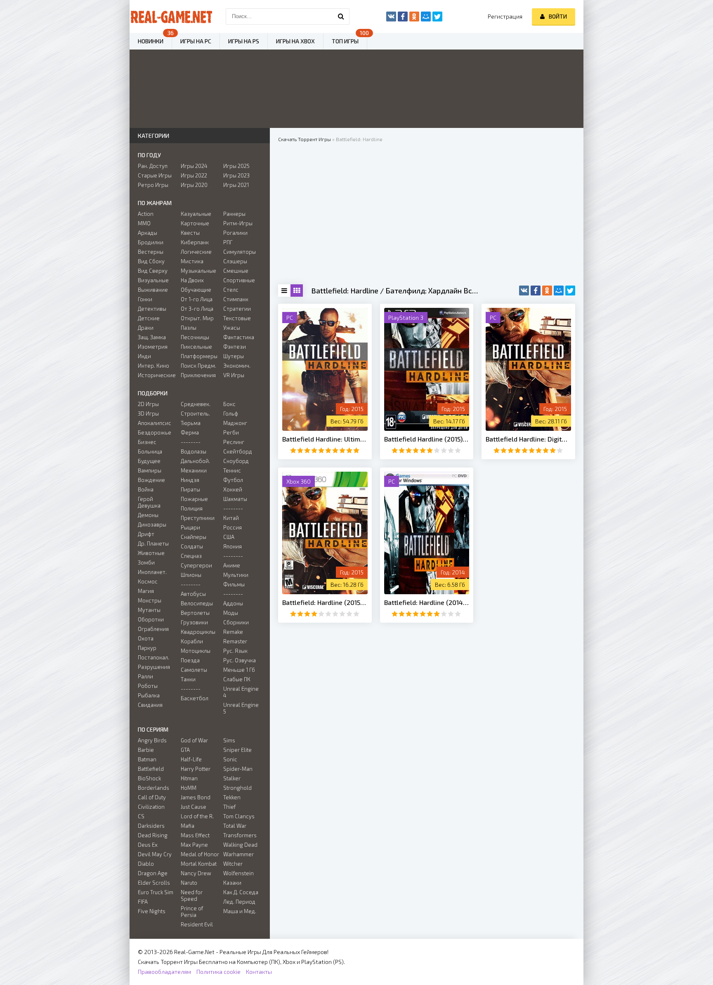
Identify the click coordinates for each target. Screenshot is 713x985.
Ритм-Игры (238, 223)
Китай (231, 518)
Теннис (232, 470)
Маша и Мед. (239, 911)
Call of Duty (152, 797)
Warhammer (238, 854)
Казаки (232, 882)
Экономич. (236, 365)
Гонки (145, 299)
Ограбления (153, 629)
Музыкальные (198, 270)
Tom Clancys (239, 816)
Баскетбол (194, 698)
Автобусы (193, 594)
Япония (232, 546)
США (228, 537)
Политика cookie (218, 971)
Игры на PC (195, 41)
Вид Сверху (153, 270)
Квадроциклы (198, 631)
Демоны (148, 515)
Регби (231, 432)
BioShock (149, 778)
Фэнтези (234, 346)
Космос (148, 581)
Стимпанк (235, 299)
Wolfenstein (238, 873)
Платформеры (199, 356)
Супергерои (196, 565)
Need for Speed (192, 895)
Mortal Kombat (199, 863)
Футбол (233, 480)
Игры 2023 (236, 175)
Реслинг (233, 442)
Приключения (198, 375)
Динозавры (152, 524)
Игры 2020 (194, 185)
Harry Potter (195, 768)
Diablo (146, 863)
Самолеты (194, 669)
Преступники (198, 518)
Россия (232, 527)
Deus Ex (148, 844)
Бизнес (147, 442)
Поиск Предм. (198, 365)
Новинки (150, 41)
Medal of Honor (200, 854)
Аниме (231, 565)
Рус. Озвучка (239, 660)
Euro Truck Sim (155, 892)
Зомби (146, 562)
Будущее (149, 461)
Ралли (145, 676)
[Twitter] (570, 290)
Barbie (146, 749)
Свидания (150, 705)
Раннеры (234, 213)
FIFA (143, 901)
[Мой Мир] (559, 290)
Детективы (152, 308)
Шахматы (235, 499)
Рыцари (190, 527)
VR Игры (233, 375)
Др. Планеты (153, 543)
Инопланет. (152, 572)
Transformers (240, 835)
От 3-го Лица (197, 308)
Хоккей (232, 489)
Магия (146, 591)
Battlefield (151, 768)
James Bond (195, 797)
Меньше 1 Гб (239, 669)
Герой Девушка (149, 502)
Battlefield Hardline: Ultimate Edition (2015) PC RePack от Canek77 (325, 439)
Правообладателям (164, 971)
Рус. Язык (235, 650)
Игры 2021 (236, 185)
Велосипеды (197, 603)
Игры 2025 (236, 166)
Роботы (148, 686)
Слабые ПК (236, 679)
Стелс (230, 289)
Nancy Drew (196, 873)
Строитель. (195, 413)
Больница (150, 451)
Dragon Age (153, 873)
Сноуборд (236, 461)
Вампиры (149, 470)
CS (141, 816)
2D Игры (148, 404)
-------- (191, 442)
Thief (229, 806)
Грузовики (194, 622)
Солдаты (192, 546)
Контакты (259, 971)
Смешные (235, 270)
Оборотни (151, 619)
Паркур (147, 648)
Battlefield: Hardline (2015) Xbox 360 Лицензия (325, 602)
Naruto (189, 882)
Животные (151, 553)
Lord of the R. (197, 816)
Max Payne (194, 844)
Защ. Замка (152, 337)
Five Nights (151, 911)
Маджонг (235, 423)
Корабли (192, 641)
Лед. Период (239, 901)
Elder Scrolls (154, 882)
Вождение (151, 480)
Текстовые (237, 318)
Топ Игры (345, 41)
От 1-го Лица (196, 299)
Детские (149, 318)
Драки (145, 327)
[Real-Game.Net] (171, 16)
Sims (229, 740)
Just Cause (193, 806)
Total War (234, 825)
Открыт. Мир (197, 318)
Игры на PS (243, 41)
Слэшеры (235, 261)
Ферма (190, 432)
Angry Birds (152, 740)
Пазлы (188, 327)
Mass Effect (195, 835)
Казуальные (196, 213)
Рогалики (235, 232)
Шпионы (191, 575)
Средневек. (195, 404)
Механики (194, 470)
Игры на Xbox (295, 41)
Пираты (190, 489)
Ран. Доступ (153, 166)
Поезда (190, 660)
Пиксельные (196, 346)
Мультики (235, 575)
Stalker (232, 778)
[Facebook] (536, 290)
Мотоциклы (195, 650)
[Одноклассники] (547, 290)
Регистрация (505, 16)
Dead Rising (153, 835)
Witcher (233, 863)
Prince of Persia (192, 911)
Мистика (192, 261)
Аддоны (233, 603)
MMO (144, 223)
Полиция (192, 508)
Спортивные (239, 280)
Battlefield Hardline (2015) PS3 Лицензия (427, 439)
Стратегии (237, 308)
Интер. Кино (153, 365)
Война (145, 489)
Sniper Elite (237, 749)
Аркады (147, 232)
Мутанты (149, 610)
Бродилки (150, 242)
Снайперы (193, 537)
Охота (145, 638)
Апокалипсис (154, 423)
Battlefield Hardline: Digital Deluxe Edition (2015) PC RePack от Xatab (528, 439)
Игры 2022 (194, 175)
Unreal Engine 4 (241, 692)
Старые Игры (155, 175)
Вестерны (150, 251)
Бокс (229, 404)
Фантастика (238, 337)
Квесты (190, 232)
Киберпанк (195, 242)
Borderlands (153, 787)
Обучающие (196, 289)
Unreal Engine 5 (241, 708)
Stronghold (237, 787)
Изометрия (153, 346)
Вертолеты (195, 612)
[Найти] (341, 16)
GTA (185, 749)
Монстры (149, 600)
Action (145, 213)
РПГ (228, 242)
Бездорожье (154, 432)
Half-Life (191, 759)
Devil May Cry (155, 854)
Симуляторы (239, 251)
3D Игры (148, 413)
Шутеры (233, 356)
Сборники (236, 622)
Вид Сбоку (151, 261)
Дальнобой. (195, 461)
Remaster (235, 641)
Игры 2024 (194, 166)
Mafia (187, 825)
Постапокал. (153, 657)
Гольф (230, 413)
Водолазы (193, 451)
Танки (188, 679)
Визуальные (153, 280)
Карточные (195, 223)
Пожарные (194, 499)
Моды (230, 612)
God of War (194, 740)
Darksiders (151, 825)
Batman (147, 759)
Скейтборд (237, 451)
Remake (233, 631)
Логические (196, 251)
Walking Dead (240, 844)
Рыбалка (149, 695)
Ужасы (231, 327)
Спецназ (191, 556)
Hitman (189, 778)
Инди (144, 356)
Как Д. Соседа (240, 892)
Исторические (157, 375)
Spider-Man (238, 768)
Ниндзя (190, 480)
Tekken (232, 797)
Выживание (153, 289)
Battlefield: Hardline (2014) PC (427, 602)
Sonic (230, 759)
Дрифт (146, 534)
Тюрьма (191, 423)
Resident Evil (197, 924)
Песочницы (195, 337)
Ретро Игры (153, 185)
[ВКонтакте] (524, 290)
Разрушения (154, 667)
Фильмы (234, 584)
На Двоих (192, 280)
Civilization (151, 806)
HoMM (188, 787)
